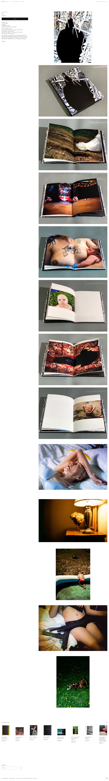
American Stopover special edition (60, 738)
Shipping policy (30, 778)
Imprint (24, 778)
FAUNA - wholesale (33, 737)
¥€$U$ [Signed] (46, 737)
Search (98, 1)
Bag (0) (102, 1)
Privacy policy (12, 778)
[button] (8, 1)
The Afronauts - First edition (5, 738)
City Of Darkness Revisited (19, 738)
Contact (35, 778)
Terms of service (19, 778)
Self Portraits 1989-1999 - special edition (75, 738)
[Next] (106, 722)
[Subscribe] (21, 768)
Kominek (6, 778)
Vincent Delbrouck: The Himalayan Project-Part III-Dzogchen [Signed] (102, 739)
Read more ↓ (4, 41)
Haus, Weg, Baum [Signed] (88, 738)
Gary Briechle (5, 12)
